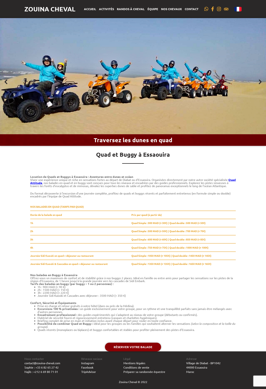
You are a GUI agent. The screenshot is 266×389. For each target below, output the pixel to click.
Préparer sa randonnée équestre (144, 371)
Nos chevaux (171, 9)
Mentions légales (134, 363)
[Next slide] (260, 82)
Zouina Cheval (49, 9)
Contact (192, 9)
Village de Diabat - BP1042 (203, 363)
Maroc (190, 371)
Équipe (152, 9)
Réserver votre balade (133, 347)
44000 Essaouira (196, 367)
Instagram (87, 363)
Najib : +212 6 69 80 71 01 (41, 371)
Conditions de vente (136, 367)
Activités (106, 9)
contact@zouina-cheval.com (42, 363)
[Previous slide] (6, 82)
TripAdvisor (88, 371)
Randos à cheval (131, 9)
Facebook (87, 367)
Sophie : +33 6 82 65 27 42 (41, 367)
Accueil (90, 9)
